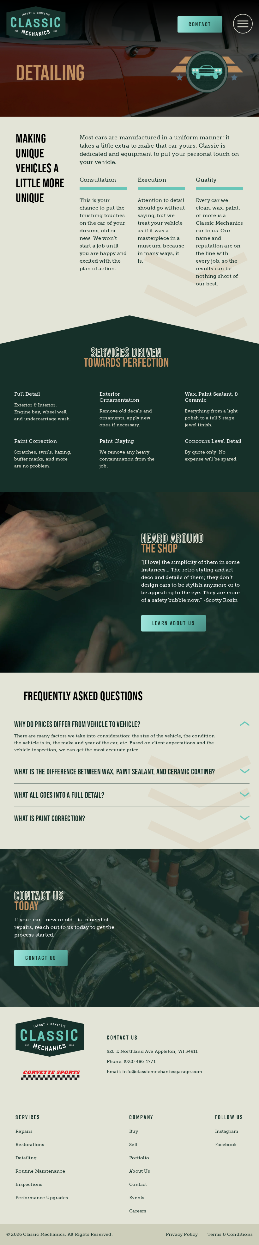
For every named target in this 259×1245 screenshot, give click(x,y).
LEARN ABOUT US (173, 623)
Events (136, 1197)
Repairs (24, 1131)
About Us (139, 1171)
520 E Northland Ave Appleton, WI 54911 (152, 1051)
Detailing (26, 1158)
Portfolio (139, 1158)
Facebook (226, 1144)
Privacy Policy (182, 1234)
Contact (200, 24)
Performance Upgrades (41, 1197)
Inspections (28, 1184)
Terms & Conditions (230, 1234)
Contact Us (41, 958)
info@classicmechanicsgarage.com (162, 1071)
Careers (137, 1211)
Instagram (226, 1131)
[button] (245, 724)
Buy (133, 1131)
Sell (133, 1144)
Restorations (29, 1144)
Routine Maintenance (40, 1171)
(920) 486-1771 (140, 1061)
